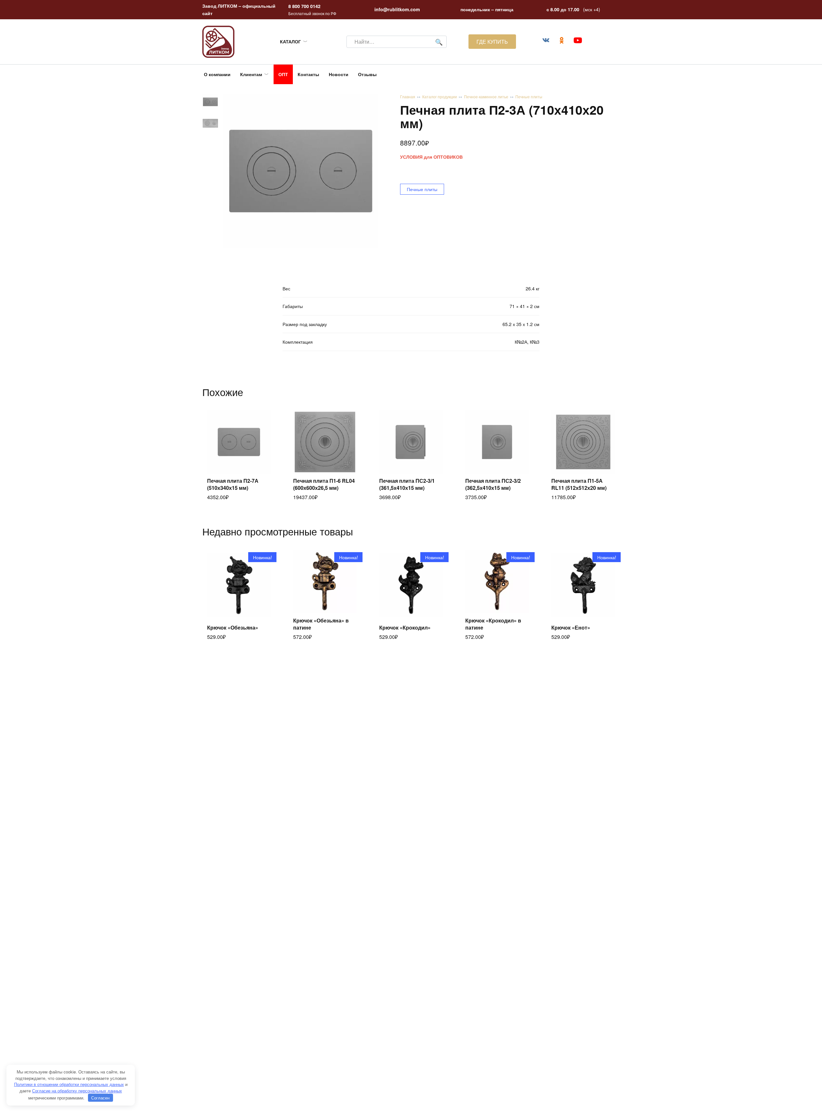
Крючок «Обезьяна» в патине (321, 624)
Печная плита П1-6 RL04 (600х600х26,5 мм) (324, 484)
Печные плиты (528, 96)
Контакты (308, 74)
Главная (407, 96)
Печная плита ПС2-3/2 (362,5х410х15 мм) (493, 484)
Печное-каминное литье (486, 96)
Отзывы (367, 74)
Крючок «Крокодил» (405, 627)
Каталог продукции (439, 96)
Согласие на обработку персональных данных (77, 1091)
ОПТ (283, 74)
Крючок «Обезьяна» (232, 627)
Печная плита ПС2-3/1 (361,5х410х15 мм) (407, 484)
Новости (338, 74)
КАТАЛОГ (290, 41)
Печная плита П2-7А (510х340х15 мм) (232, 484)
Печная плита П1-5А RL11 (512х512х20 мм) (579, 484)
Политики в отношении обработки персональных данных (69, 1084)
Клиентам (251, 74)
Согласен (100, 1098)
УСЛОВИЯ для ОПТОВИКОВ (431, 157)
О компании (217, 74)
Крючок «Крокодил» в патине (493, 624)
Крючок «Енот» (570, 627)
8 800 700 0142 (304, 6)
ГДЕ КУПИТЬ (492, 41)
